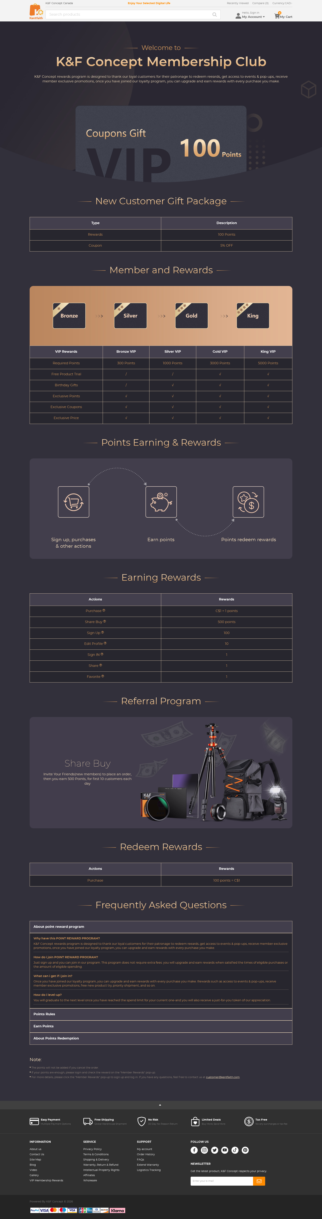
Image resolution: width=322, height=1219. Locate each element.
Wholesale (90, 1180)
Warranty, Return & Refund (100, 1165)
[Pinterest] (245, 1150)
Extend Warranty (148, 1165)
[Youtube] (224, 1150)
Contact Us (37, 1154)
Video (33, 1170)
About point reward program (59, 927)
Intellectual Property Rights (101, 1170)
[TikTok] (235, 1150)
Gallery (34, 1175)
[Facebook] (194, 1150)
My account (144, 1149)
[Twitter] (214, 1150)
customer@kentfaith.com (223, 1077)
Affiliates (89, 1175)
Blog (33, 1165)
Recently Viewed (238, 3)
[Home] (36, 11)
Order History (146, 1154)
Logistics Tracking (149, 1170)
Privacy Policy (92, 1149)
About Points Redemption (56, 1038)
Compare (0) (260, 3)
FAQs (140, 1159)
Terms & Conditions (96, 1154)
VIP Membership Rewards (46, 1180)
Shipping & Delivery (96, 1159)
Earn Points (44, 1026)
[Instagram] (204, 1150)
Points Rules (44, 1014)
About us (35, 1149)
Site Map (35, 1159)
